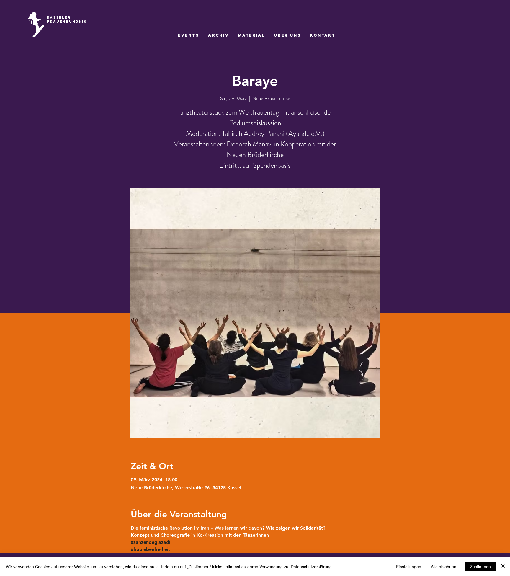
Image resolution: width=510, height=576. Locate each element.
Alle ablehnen (443, 567)
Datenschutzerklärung (311, 567)
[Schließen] (502, 566)
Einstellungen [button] (408, 567)
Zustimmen (480, 567)
